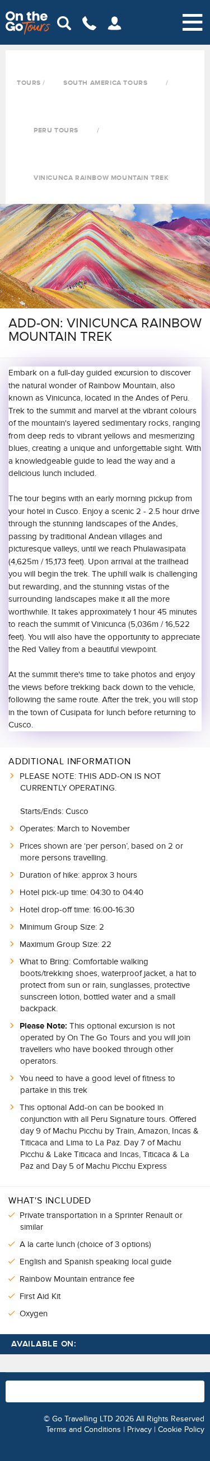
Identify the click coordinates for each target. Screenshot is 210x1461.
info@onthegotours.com (97, 1396)
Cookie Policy (181, 1429)
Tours (29, 83)
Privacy (139, 1429)
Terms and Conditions (83, 1429)
